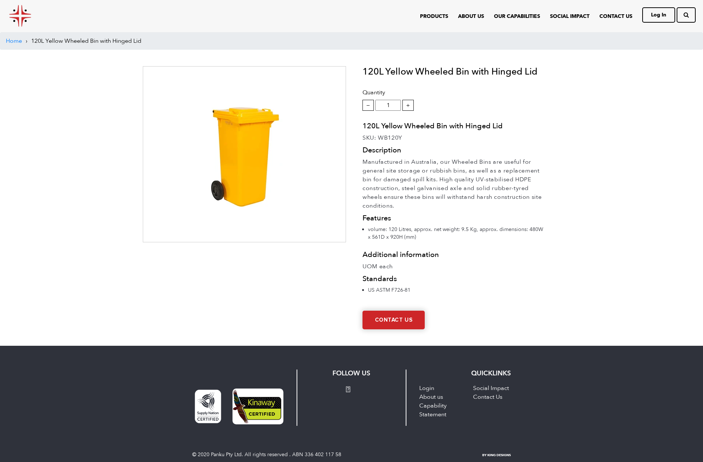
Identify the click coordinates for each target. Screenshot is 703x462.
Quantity (373, 92)
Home (14, 41)
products (434, 16)
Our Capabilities (517, 16)
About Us (471, 16)
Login (426, 388)
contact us (615, 16)
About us (431, 397)
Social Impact (569, 16)
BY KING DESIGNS (496, 455)
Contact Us (394, 320)
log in (658, 14)
